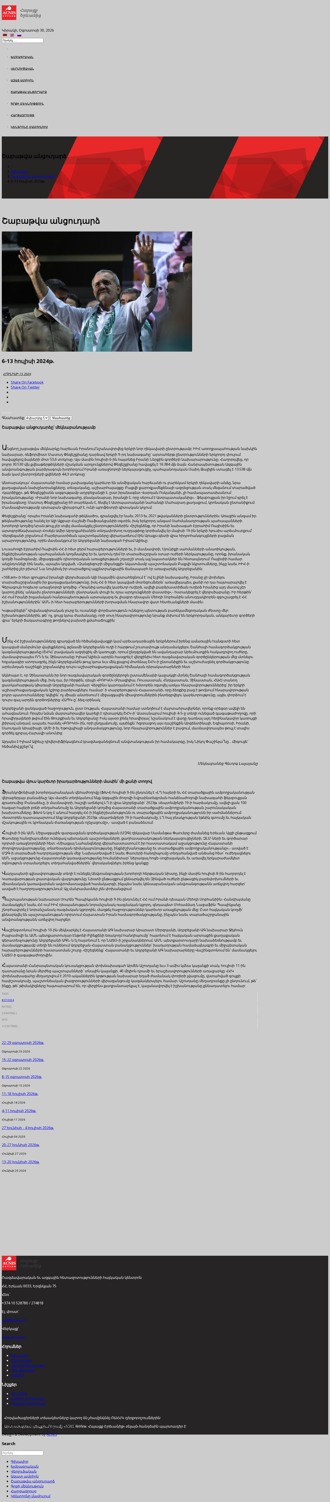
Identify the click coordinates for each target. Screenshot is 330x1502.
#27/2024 (8, 1000)
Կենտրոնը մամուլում (29, 127)
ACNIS (51, 1434)
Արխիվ (17, 1375)
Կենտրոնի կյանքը (28, 1365)
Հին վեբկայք (22, 1370)
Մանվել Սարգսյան (28, 1403)
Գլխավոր (19, 171)
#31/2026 (19, 1393)
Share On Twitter (25, 387)
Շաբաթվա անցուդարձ (29, 92)
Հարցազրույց (22, 115)
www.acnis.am (13, 1337)
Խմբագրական (22, 57)
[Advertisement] (130, 1204)
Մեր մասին (21, 1360)
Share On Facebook (27, 382)
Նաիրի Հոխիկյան (27, 1398)
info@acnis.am (14, 1320)
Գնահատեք (13, 417)
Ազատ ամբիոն (22, 80)
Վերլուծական (22, 69)
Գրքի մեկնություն (27, 104)
